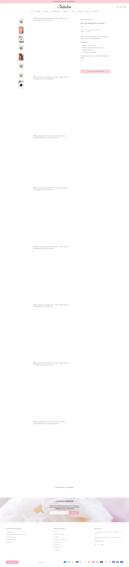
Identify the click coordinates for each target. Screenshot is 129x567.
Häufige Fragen (10, 532)
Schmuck (46, 11)
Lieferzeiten (56, 537)
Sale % (73, 11)
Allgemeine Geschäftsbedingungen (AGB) (16, 534)
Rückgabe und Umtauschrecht (60, 540)
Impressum (8, 542)
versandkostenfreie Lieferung (94, 29)
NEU (32, 11)
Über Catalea (95, 11)
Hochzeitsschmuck (55, 11)
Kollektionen (66, 11)
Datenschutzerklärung (11, 540)
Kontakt (55, 532)
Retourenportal (56, 542)
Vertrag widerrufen (12, 562)
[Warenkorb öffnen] (124, 7)
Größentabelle (56, 547)
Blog (88, 11)
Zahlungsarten (56, 545)
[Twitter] (86, 60)
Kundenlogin (56, 550)
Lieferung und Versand (58, 534)
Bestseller (38, 11)
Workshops (81, 11)
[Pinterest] (88, 60)
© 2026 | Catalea (41, 562)
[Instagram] (98, 545)
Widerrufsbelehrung (11, 537)
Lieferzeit (82, 31)
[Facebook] (84, 60)
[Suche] (121, 7)
